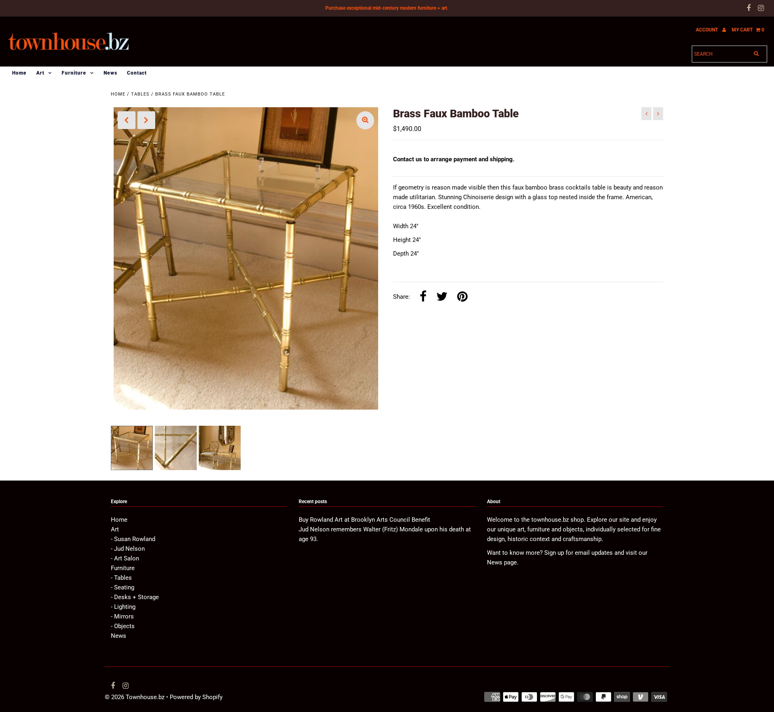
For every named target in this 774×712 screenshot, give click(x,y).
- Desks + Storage (135, 597)
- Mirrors (122, 616)
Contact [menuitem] (137, 73)
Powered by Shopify (196, 697)
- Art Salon (125, 558)
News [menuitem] (110, 73)
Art (40, 73)
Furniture (74, 73)
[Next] (146, 120)
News (118, 635)
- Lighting (123, 606)
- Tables (121, 577)
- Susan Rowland (133, 539)
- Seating (122, 587)
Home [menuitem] (19, 73)
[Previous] (126, 120)
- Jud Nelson (128, 548)
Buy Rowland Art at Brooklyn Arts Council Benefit (364, 519)
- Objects (123, 626)
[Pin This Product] (462, 297)
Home (118, 94)
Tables (140, 94)
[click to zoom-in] (365, 120)
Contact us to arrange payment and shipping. (453, 159)
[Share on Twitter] (441, 297)
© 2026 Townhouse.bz (134, 697)
